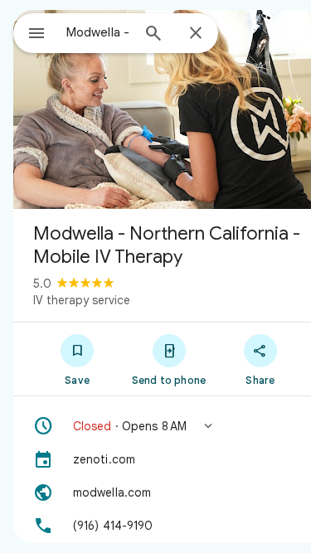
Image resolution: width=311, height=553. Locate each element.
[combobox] (98, 32)
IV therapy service (81, 300)
